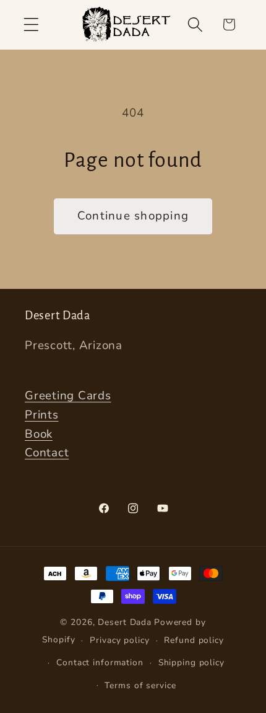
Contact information (100, 662)
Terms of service (140, 685)
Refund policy (193, 640)
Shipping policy (191, 662)
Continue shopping (133, 216)
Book (39, 434)
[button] (31, 24)
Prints (42, 415)
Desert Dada (125, 622)
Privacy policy (119, 640)
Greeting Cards (68, 396)
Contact (47, 453)
